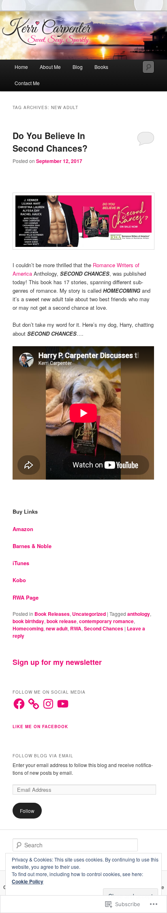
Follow (27, 810)
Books (101, 66)
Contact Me (27, 82)
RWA (75, 628)
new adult (57, 628)
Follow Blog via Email (43, 756)
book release (62, 621)
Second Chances (103, 628)
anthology (138, 613)
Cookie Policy (27, 881)
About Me (50, 66)
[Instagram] (48, 703)
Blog (78, 66)
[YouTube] (62, 703)
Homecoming (28, 628)
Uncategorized (89, 613)
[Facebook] (19, 703)
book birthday (28, 621)
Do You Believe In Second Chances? (50, 141)
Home (21, 66)
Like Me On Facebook (40, 726)
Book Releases (52, 613)
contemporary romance (106, 621)
